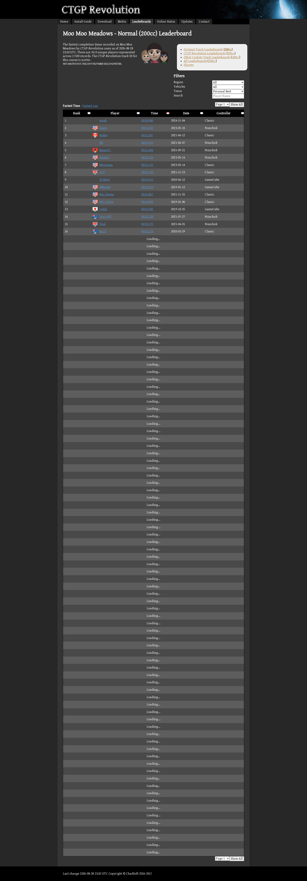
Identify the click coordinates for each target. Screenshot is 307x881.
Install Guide (83, 21)
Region (178, 82)
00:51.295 (147, 143)
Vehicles (179, 86)
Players (189, 65)
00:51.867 (147, 194)
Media (122, 21)
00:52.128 (147, 217)
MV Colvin (106, 202)
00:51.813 (147, 187)
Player (115, 113)
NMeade (105, 187)
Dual (102, 224)
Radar (103, 135)
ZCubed (104, 180)
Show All (237, 104)
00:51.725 (147, 165)
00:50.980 (147, 120)
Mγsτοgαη (106, 165)
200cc (231, 53)
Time (154, 113)
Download (105, 21)
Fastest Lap (90, 106)
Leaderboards (141, 21)
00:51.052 (147, 128)
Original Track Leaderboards (203, 49)
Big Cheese (106, 194)
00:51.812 (147, 180)
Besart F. (105, 150)
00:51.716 (147, 157)
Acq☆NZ (105, 217)
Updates (187, 21)
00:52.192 (147, 224)
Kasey (103, 128)
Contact (204, 21)
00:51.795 (147, 172)
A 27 (102, 172)
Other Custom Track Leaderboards (207, 57)
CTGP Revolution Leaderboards (205, 53)
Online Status (166, 21)
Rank (76, 113)
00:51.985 (147, 209)
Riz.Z (102, 231)
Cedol (103, 209)
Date (186, 113)
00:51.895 (147, 202)
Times (178, 91)
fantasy (104, 157)
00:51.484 (147, 150)
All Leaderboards (195, 61)
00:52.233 (147, 231)
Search (178, 95)
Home (64, 21)
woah (103, 120)
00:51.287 (147, 135)
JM (101, 143)
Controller (223, 113)
